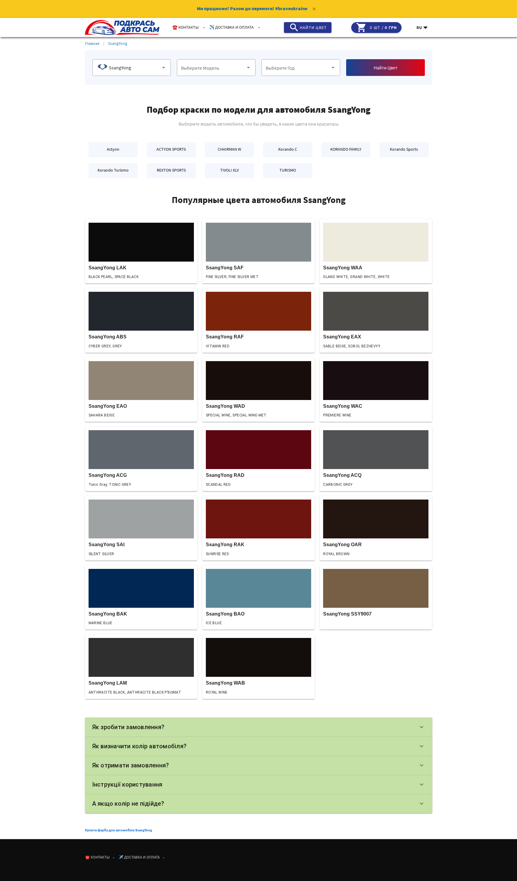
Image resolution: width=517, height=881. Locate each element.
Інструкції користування (258, 784)
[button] (422, 27)
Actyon (113, 149)
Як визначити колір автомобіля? (258, 746)
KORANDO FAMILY (345, 149)
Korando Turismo (113, 170)
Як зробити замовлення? (258, 727)
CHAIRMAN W (229, 149)
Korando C (287, 149)
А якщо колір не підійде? (258, 803)
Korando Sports (404, 149)
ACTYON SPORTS (171, 149)
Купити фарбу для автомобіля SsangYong (118, 830)
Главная (92, 43)
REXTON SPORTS (171, 170)
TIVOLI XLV (229, 170)
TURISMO (287, 170)
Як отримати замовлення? (258, 765)
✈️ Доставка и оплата (231, 27)
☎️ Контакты (185, 27)
